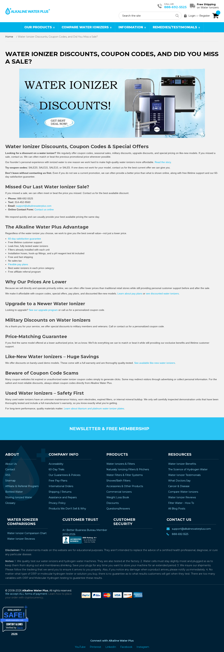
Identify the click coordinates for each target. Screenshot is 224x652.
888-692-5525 (175, 7)
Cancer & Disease (179, 486)
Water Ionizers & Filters (120, 463)
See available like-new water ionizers (154, 362)
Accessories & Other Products (124, 486)
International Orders (61, 486)
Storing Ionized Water (18, 497)
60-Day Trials (56, 469)
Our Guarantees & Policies (64, 475)
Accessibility (56, 463)
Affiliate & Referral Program (22, 486)
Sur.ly (20, 627)
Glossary (10, 503)
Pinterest (96, 647)
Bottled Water (14, 491)
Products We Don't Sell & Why (67, 508)
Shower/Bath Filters (118, 480)
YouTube (80, 647)
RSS (7, 475)
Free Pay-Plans (58, 480)
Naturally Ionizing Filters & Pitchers (127, 469)
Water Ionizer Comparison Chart (27, 533)
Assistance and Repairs (63, 497)
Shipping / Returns (60, 491)
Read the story (163, 162)
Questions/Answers (118, 508)
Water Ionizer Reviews (182, 497)
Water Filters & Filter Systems (124, 475)
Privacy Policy (57, 503)
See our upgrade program (43, 310)
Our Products (38, 27)
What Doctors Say (179, 480)
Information (130, 27)
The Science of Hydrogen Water (188, 469)
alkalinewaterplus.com (14, 620)
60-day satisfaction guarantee (24, 238)
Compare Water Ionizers (85, 27)
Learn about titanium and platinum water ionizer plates (94, 408)
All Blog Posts (176, 508)
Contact (10, 469)
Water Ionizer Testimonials (184, 475)
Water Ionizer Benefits (182, 463)
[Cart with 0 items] (215, 15)
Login (191, 15)
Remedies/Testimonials (175, 27)
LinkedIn (111, 647)
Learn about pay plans (129, 293)
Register (204, 15)
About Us (11, 463)
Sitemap (10, 480)
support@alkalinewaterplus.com (33, 205)
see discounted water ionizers (162, 293)
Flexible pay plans (18, 264)
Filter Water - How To (181, 503)
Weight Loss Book (117, 497)
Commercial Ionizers (119, 491)
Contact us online (44, 209)
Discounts (112, 503)
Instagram (142, 647)
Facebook (126, 647)
